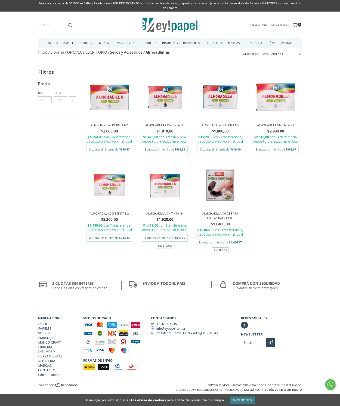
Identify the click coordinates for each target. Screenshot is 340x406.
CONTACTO (253, 43)
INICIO (53, 43)
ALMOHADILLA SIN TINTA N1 (275, 125)
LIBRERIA (150, 43)
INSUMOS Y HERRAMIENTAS (182, 43)
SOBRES (86, 43)
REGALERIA (215, 43)
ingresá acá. (252, 389)
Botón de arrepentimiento (283, 389)
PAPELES (69, 43)
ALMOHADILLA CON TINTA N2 (109, 213)
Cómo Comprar (279, 43)
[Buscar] (69, 25)
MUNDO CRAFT (127, 43)
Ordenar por (251, 54)
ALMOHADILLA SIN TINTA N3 (220, 125)
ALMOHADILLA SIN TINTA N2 (109, 125)
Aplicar (72, 99)
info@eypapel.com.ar (171, 328)
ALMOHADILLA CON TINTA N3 (164, 125)
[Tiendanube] (58, 386)
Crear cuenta (258, 25)
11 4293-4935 (166, 324)
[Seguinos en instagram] (244, 325)
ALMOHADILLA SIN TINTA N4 (164, 213)
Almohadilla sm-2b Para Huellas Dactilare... (220, 216)
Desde (42, 93)
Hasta (57, 93)
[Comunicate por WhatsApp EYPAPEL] (330, 384)
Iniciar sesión (280, 25)
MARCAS (234, 43)
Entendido (242, 400)
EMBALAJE (104, 43)
